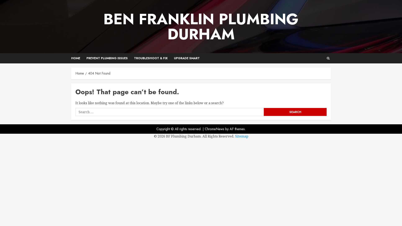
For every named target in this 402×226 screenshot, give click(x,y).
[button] (328, 58)
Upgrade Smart (187, 58)
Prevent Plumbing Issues (107, 58)
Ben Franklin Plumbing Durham (201, 26)
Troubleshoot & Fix (151, 58)
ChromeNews (214, 129)
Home (75, 58)
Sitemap (241, 136)
